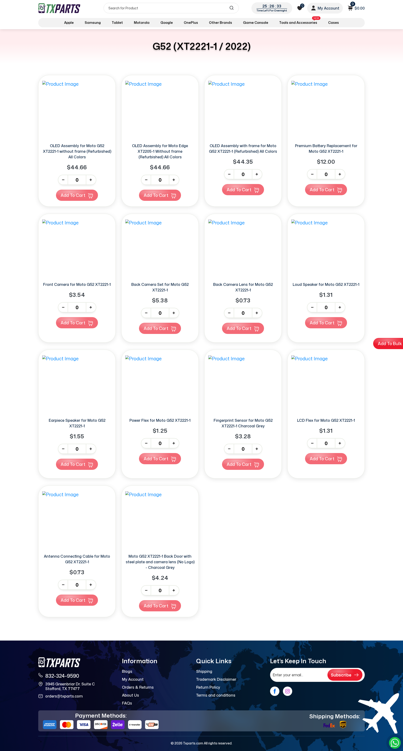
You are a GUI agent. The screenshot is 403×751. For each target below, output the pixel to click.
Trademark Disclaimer (216, 679)
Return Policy (208, 687)
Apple (69, 22)
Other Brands (220, 22)
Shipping (204, 671)
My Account (133, 679)
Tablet (117, 22)
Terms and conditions (215, 695)
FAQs (127, 703)
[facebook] (274, 691)
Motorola (141, 22)
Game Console (255, 22)
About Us (130, 695)
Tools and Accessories (299, 21)
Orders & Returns (138, 687)
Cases (333, 22)
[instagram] (287, 691)
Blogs (127, 671)
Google (166, 22)
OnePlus (191, 22)
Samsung (93, 22)
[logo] (59, 8)
